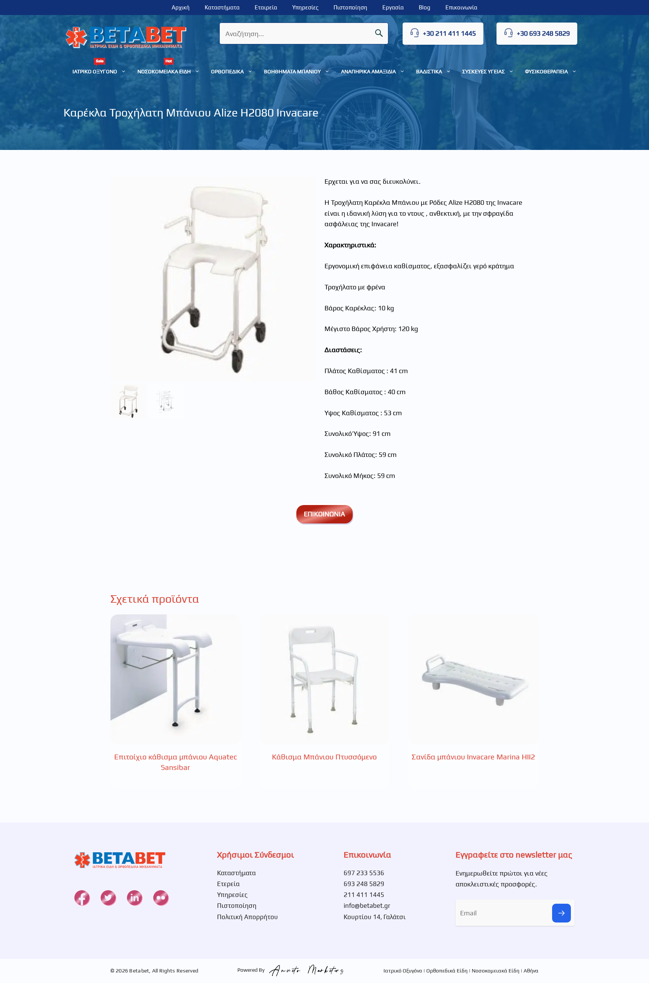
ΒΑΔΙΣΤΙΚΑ (429, 71)
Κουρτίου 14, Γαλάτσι (375, 917)
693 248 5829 (364, 884)
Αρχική (181, 7)
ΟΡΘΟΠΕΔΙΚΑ (227, 71)
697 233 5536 (364, 873)
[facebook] (81, 897)
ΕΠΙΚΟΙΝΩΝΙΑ (324, 514)
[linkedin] (134, 897)
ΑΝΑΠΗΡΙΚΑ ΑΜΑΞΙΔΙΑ (368, 71)
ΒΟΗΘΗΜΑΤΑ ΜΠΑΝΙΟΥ (292, 71)
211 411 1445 (364, 894)
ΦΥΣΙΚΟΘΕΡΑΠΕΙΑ (546, 71)
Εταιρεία (266, 7)
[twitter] (108, 897)
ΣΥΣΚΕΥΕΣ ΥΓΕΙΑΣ (483, 71)
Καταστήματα (222, 7)
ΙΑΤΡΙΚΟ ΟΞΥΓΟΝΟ (94, 71)
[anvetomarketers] (305, 970)
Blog (424, 7)
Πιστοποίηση (350, 7)
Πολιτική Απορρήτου (247, 917)
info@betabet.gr (367, 905)
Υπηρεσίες (305, 7)
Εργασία (393, 7)
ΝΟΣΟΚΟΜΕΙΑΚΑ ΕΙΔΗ (164, 71)
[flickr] (160, 897)
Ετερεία (228, 884)
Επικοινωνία (461, 7)
